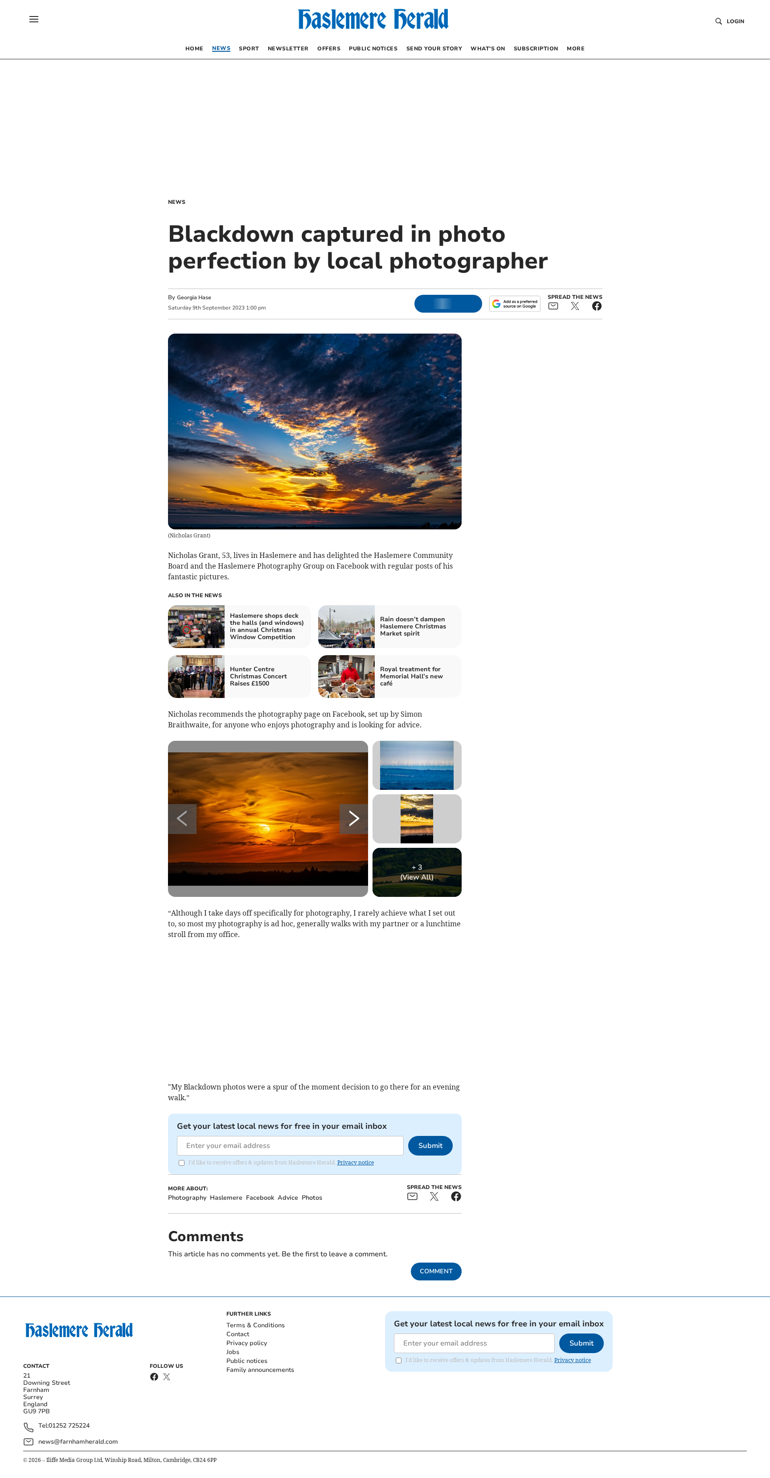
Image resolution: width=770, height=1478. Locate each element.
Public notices (246, 1361)
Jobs (232, 1352)
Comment (436, 1271)
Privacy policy (246, 1343)
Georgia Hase (194, 297)
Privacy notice (355, 1162)
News (176, 202)
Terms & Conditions (255, 1325)
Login (735, 21)
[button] (34, 19)
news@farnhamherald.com (78, 1441)
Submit (430, 1146)
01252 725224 (69, 1426)
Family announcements (260, 1370)
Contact (237, 1334)
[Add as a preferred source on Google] (514, 304)
